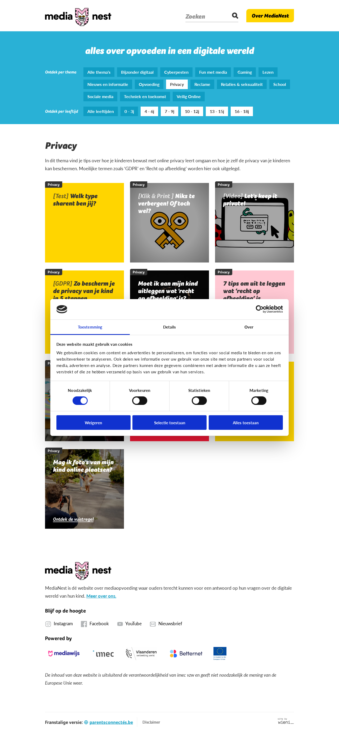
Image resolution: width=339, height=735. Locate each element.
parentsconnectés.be (111, 722)
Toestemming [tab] (90, 327)
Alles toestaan (245, 422)
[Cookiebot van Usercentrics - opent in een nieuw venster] (260, 309)
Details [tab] (169, 327)
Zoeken (195, 16)
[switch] (139, 400)
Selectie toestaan (169, 422)
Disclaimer (151, 722)
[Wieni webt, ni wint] (286, 721)
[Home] (78, 15)
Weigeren (93, 422)
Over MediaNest (270, 15)
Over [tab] (248, 327)
